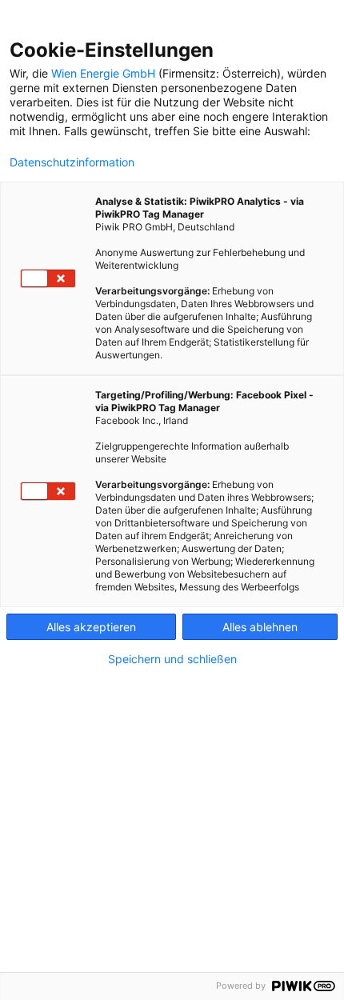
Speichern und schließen (172, 659)
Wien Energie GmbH (103, 73)
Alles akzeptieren (91, 627)
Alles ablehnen (260, 627)
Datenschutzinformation (72, 162)
